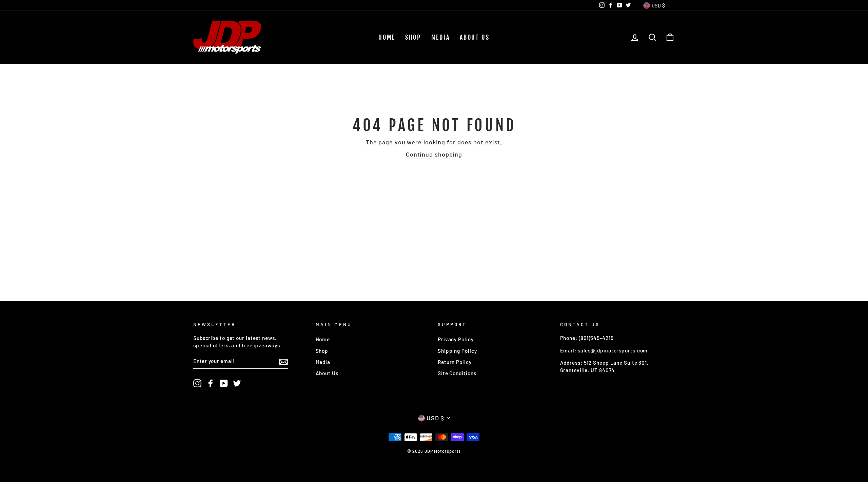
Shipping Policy (457, 351)
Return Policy (455, 362)
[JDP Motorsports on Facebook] (210, 383)
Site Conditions (457, 373)
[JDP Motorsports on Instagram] (197, 383)
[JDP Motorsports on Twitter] (237, 383)
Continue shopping (434, 154)
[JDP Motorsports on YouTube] (224, 383)
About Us (475, 37)
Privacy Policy (456, 339)
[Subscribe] (283, 361)
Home (386, 37)
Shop (413, 37)
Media (440, 37)
